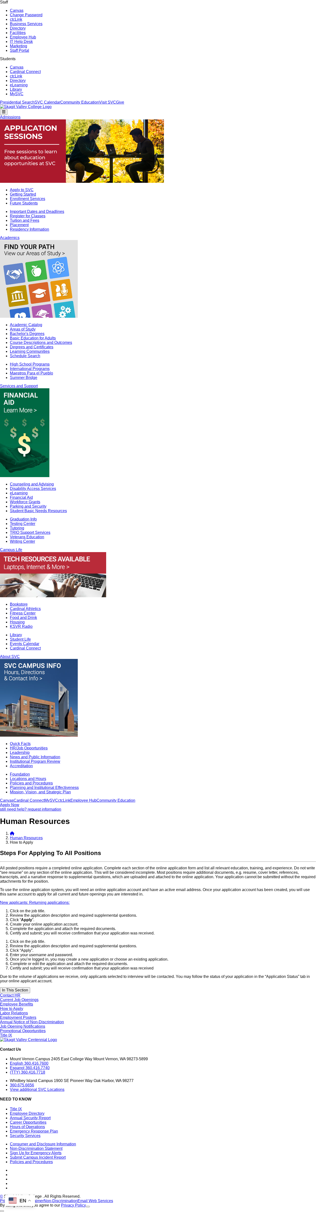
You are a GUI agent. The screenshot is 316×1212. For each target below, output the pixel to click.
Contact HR (10, 995)
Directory (18, 28)
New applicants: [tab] (14, 902)
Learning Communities (30, 351)
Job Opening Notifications (22, 1026)
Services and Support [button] (19, 386)
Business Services (26, 24)
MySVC (16, 94)
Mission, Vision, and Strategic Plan (40, 792)
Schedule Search (25, 356)
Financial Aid (21, 497)
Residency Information (29, 229)
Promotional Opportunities (23, 1031)
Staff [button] (4, 2)
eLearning (19, 85)
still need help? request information (30, 809)
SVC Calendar (47, 102)
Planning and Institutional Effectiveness (44, 787)
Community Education (79, 102)
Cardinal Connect (25, 72)
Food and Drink (23, 617)
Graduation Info (23, 519)
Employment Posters (18, 1017)
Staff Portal (19, 50)
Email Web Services (95, 1201)
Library (16, 89)
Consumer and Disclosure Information (43, 1144)
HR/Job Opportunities (29, 748)
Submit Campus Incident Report (38, 1157)
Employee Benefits (16, 1004)
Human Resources (26, 838)
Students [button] (8, 59)
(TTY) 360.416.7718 (27, 1072)
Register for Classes (27, 216)
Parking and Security (28, 506)
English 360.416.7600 (29, 1063)
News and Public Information (35, 757)
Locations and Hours (28, 779)
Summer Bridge (23, 377)
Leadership (20, 752)
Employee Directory (27, 1113)
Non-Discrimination (61, 1201)
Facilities (18, 33)
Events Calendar (24, 644)
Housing (17, 622)
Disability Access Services (33, 488)
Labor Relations (14, 1013)
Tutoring (17, 528)
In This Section (15, 990)
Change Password (26, 15)
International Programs (30, 369)
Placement (19, 225)
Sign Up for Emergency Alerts (35, 1153)
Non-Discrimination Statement (36, 1148)
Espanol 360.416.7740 (30, 1068)
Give (120, 102)
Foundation (20, 774)
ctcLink (16, 19)
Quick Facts (20, 744)
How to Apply (11, 1009)
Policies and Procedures (31, 783)
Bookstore (19, 604)
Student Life (20, 639)
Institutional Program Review (35, 761)
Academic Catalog (26, 325)
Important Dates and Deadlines (37, 211)
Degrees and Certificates (31, 347)
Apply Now (9, 805)
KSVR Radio (21, 626)
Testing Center (22, 524)
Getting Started (23, 194)
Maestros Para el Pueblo (31, 373)
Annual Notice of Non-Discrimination (32, 1022)
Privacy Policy (73, 1205)
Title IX (6, 1035)
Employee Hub (23, 37)
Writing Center (22, 541)
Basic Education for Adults (33, 338)
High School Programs (30, 364)
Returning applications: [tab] (49, 902)
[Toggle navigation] (3, 112)
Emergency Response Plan (34, 1131)
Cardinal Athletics (25, 609)
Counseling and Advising (32, 484)
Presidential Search (17, 102)
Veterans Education (27, 537)
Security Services (25, 1136)
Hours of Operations (27, 1127)
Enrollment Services (27, 199)
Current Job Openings (19, 1000)
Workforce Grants (25, 502)
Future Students (24, 203)
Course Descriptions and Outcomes (41, 342)
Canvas (16, 10)
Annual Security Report (30, 1118)
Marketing (18, 46)
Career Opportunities (28, 1122)
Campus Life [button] (11, 550)
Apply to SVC (22, 190)
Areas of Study (23, 329)
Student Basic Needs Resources (38, 511)
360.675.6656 (22, 1085)
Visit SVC (107, 102)
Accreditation (21, 766)
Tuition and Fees (24, 220)
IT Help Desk (21, 41)
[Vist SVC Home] (12, 833)
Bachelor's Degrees (27, 334)
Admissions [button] (10, 117)
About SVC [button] (10, 656)
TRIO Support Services (30, 532)
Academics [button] (10, 238)
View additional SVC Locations (37, 1089)
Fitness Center (23, 613)
